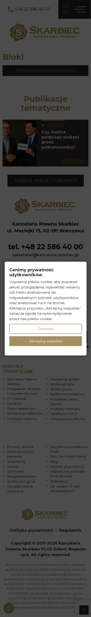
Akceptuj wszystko (45, 341)
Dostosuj (45, 328)
